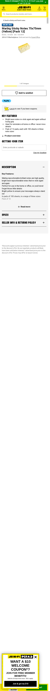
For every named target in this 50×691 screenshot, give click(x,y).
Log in (12, 109)
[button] (8, 8)
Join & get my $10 (20, 684)
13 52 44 (26, 3)
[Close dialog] (35, 665)
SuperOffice (35, 37)
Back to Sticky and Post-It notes (15, 20)
